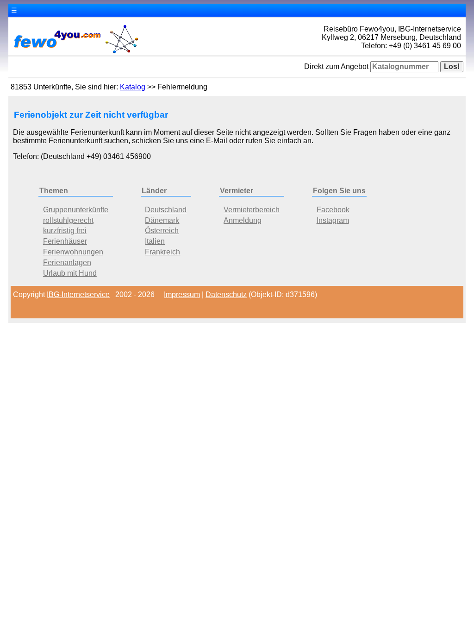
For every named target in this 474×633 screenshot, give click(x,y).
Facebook (333, 210)
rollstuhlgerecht (68, 220)
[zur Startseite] (75, 53)
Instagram (333, 220)
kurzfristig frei (65, 230)
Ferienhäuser (65, 241)
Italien (155, 241)
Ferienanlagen (67, 262)
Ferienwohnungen (73, 252)
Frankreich (162, 252)
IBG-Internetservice (78, 294)
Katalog (132, 87)
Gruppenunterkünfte (75, 210)
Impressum (182, 294)
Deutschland (166, 210)
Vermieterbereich (252, 210)
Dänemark (162, 220)
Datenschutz (226, 294)
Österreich (162, 230)
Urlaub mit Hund (70, 273)
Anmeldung (243, 220)
